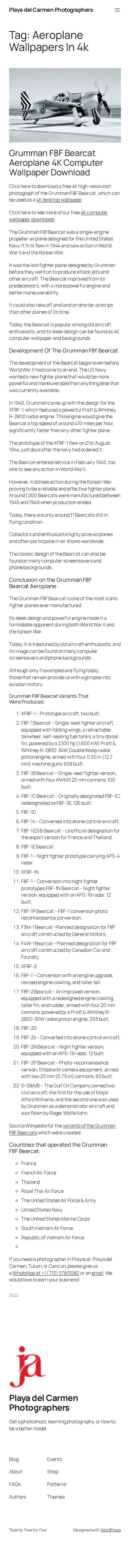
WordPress (111, 1530)
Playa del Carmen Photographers (51, 10)
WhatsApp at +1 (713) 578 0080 (46, 1273)
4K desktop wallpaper (59, 199)
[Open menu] (117, 10)
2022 (14, 1295)
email (97, 1273)
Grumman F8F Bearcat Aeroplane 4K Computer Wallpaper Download (56, 162)
